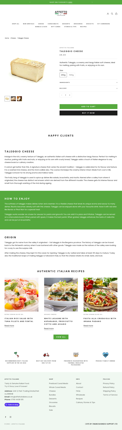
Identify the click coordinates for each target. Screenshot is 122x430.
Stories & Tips (70, 26)
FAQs (78, 391)
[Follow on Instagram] (10, 417)
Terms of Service (110, 395)
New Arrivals (28, 24)
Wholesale (80, 395)
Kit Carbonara (104, 24)
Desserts (66, 24)
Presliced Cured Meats (58, 383)
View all (61, 337)
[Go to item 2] (13, 98)
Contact (79, 387)
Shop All (15, 24)
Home (7, 38)
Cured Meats (53, 24)
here (70, 2)
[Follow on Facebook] (5, 417)
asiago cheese (50, 314)
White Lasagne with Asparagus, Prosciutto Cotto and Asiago (58, 321)
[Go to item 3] (19, 98)
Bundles (52, 395)
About (78, 383)
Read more (9, 325)
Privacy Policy (108, 383)
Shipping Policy (109, 391)
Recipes (83, 26)
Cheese (41, 24)
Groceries (78, 24)
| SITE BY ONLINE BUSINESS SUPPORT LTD (101, 424)
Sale (51, 410)
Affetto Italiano (67, 48)
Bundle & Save (41, 26)
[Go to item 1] (7, 98)
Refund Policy (108, 387)
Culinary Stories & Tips (85, 402)
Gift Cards (56, 26)
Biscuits (90, 24)
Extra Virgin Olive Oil (14, 314)
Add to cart (88, 106)
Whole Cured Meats (57, 387)
